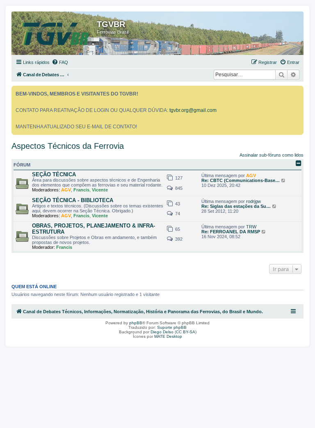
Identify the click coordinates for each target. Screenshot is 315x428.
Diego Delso (162, 332)
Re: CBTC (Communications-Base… (240, 180)
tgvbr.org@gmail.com (193, 110)
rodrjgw (253, 201)
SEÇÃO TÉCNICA (54, 174)
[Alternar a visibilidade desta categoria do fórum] (298, 163)
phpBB (135, 323)
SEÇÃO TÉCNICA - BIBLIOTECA (72, 200)
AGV (66, 189)
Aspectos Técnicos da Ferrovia (67, 145)
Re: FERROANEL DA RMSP (230, 231)
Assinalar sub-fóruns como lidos (272, 155)
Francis (81, 189)
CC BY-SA (185, 332)
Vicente (100, 189)
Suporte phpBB (172, 327)
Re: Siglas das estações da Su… (236, 206)
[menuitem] (60, 62)
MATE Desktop (168, 336)
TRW (251, 226)
